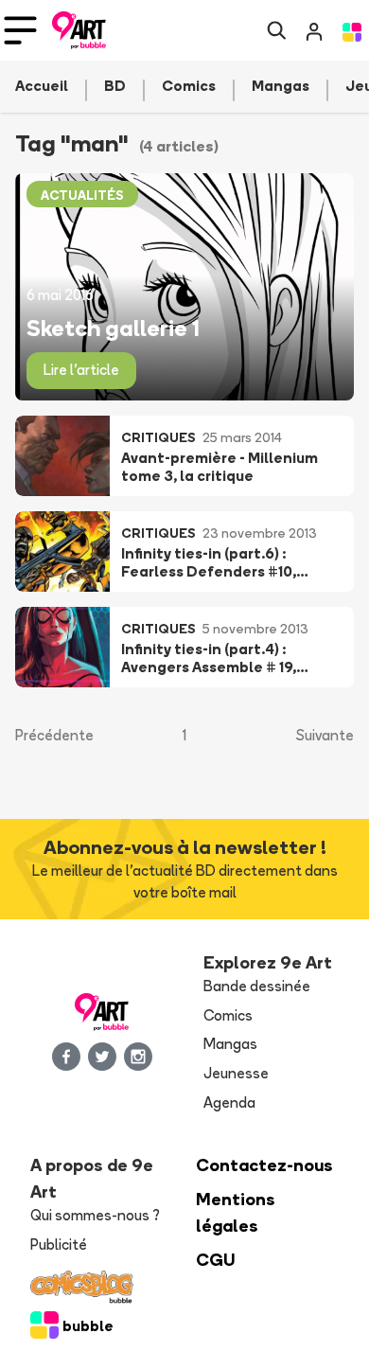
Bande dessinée (256, 986)
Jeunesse (236, 1073)
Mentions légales (235, 1212)
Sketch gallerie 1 (113, 327)
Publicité (58, 1244)
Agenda (229, 1102)
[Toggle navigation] (20, 30)
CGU (216, 1260)
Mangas (230, 1044)
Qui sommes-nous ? (95, 1215)
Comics (228, 1015)
